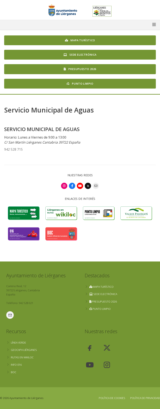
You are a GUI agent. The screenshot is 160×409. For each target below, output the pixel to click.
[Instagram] (64, 186)
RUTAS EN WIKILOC (22, 357)
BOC (13, 372)
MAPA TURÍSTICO (82, 40)
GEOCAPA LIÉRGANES (24, 350)
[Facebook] (72, 186)
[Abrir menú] (80, 25)
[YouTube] (80, 186)
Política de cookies (112, 398)
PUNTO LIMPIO (82, 83)
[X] (88, 186)
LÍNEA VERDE (18, 342)
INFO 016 (16, 364)
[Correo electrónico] (96, 186)
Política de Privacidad (145, 398)
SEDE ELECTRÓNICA (82, 54)
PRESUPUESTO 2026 (82, 69)
